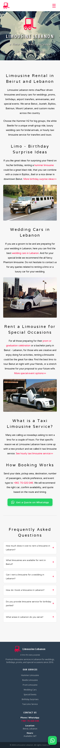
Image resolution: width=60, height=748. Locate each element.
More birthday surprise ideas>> (39, 179)
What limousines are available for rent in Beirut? (26, 562)
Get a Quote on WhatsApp (32, 502)
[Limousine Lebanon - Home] (6, 5)
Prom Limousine (30, 685)
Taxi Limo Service (30, 704)
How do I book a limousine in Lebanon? (25, 590)
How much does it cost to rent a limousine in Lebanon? (28, 548)
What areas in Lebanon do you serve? (24, 617)
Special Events (30, 694)
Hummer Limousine (30, 675)
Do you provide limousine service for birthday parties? (28, 603)
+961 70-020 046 (23, 483)
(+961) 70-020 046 (33, 52)
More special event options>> (30, 373)
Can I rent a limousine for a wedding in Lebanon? (25, 576)
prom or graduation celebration (28, 343)
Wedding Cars (30, 689)
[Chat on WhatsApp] (52, 740)
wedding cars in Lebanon (25, 253)
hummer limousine (44, 165)
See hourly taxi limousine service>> (34, 454)
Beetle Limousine (30, 680)
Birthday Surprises (30, 699)
